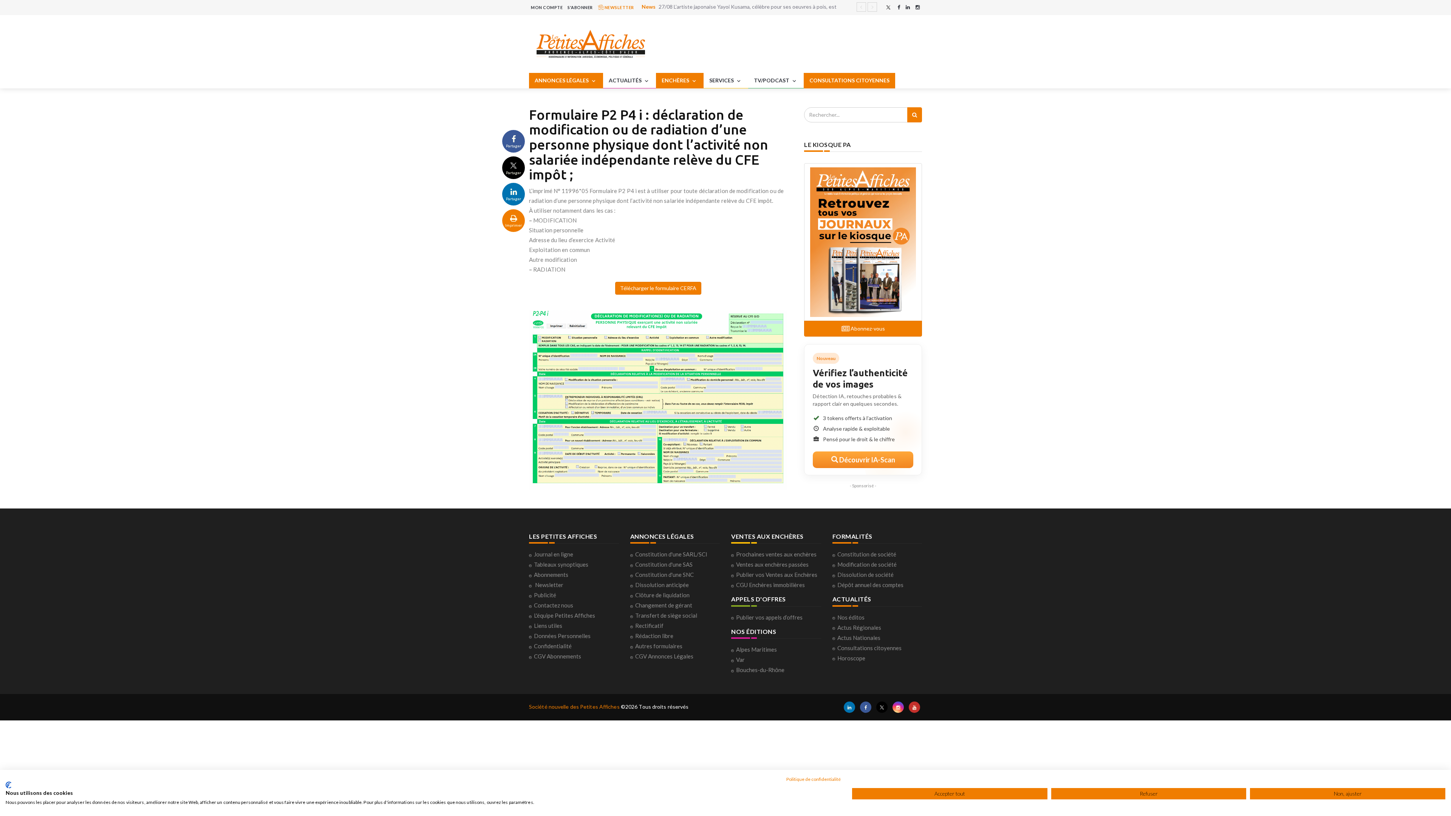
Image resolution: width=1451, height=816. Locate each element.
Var (740, 659)
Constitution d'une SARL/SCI (671, 554)
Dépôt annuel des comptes (870, 584)
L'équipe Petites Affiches (564, 615)
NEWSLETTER (618, 7)
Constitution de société (866, 554)
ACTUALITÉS (626, 80)
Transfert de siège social (666, 615)
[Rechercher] (914, 114)
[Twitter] (888, 7)
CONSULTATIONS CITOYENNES (849, 80)
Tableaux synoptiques (561, 564)
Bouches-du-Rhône (760, 669)
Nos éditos (851, 617)
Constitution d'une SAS (664, 564)
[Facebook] (898, 7)
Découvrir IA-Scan (866, 460)
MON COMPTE (547, 7)
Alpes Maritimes (756, 649)
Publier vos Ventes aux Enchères (776, 574)
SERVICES (722, 80)
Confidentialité (553, 646)
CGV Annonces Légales (664, 656)
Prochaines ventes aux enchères (776, 554)
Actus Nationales (858, 637)
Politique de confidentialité (813, 779)
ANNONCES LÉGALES (562, 80)
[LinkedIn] (907, 7)
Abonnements (551, 574)
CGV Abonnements (557, 656)
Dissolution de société (865, 574)
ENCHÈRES (676, 80)
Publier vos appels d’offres (769, 617)
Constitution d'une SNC (664, 574)
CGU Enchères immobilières (770, 584)
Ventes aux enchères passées (772, 564)
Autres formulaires (658, 646)
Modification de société (867, 564)
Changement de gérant (663, 605)
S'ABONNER (580, 7)
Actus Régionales (859, 627)
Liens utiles (548, 625)
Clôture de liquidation (662, 595)
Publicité (545, 595)
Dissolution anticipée (662, 584)
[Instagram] (917, 7)
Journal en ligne (553, 554)
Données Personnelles (562, 635)
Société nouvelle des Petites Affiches (574, 706)
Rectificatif (649, 625)
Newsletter (549, 584)
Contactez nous (553, 605)
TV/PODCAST (772, 80)
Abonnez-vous (867, 328)
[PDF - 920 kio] (658, 399)
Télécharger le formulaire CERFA (658, 288)
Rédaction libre (654, 635)
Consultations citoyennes (869, 647)
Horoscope (851, 658)
